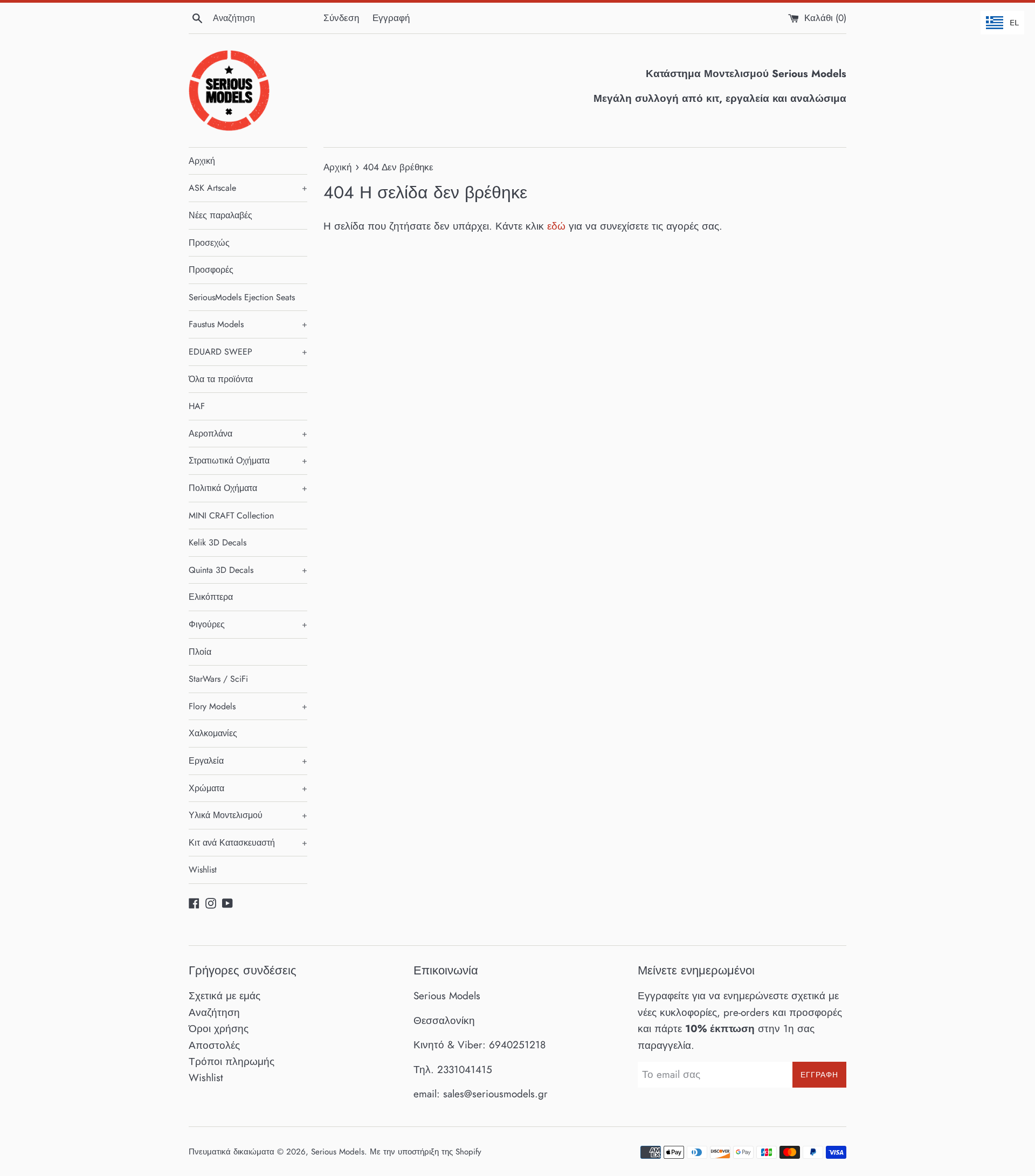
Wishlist (203, 869)
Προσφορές (211, 270)
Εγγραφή (391, 17)
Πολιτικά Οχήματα (248, 488)
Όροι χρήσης (219, 1028)
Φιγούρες (248, 624)
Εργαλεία (248, 761)
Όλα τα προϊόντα (221, 379)
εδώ (556, 226)
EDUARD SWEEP (248, 351)
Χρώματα (248, 788)
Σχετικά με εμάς (224, 995)
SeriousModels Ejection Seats (242, 297)
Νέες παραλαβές (220, 215)
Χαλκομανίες (213, 733)
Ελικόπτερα (211, 597)
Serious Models (337, 1152)
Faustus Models (248, 324)
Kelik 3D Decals (217, 542)
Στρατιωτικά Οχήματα (248, 460)
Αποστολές (214, 1045)
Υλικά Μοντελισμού (248, 815)
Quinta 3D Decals (248, 570)
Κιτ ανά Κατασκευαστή (248, 842)
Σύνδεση (341, 17)
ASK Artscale (248, 188)
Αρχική (202, 161)
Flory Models (248, 706)
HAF (197, 406)
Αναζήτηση (214, 1012)
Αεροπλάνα (248, 433)
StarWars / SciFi (218, 679)
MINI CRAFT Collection (231, 515)
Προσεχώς (209, 243)
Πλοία (200, 652)
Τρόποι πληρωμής (231, 1061)
